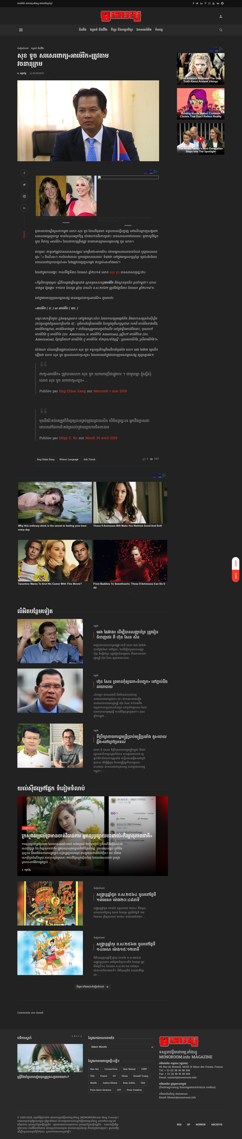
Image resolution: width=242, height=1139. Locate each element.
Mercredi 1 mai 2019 (110, 391)
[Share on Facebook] (24, 173)
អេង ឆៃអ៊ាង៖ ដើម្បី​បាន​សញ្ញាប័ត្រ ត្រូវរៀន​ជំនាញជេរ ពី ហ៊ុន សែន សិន (127, 635)
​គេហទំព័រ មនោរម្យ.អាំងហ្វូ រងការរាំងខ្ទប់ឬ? (35, 3)
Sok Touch (89, 459)
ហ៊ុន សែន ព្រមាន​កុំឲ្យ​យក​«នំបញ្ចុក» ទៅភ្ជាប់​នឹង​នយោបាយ (132, 685)
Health (93, 1083)
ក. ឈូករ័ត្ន (21, 73)
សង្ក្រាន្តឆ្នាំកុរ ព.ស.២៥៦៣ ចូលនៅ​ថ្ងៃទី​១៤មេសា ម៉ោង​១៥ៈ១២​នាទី (126, 947)
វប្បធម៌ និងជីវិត (98, 30)
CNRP (144, 1069)
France (103, 1076)
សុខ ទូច (115, 272)
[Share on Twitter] (24, 185)
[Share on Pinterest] (24, 197)
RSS (179, 1125)
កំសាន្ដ (159, 30)
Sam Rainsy (129, 1069)
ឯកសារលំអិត (144, 30)
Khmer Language (69, 459)
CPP (119, 1090)
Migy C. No (68, 438)
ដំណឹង (82, 30)
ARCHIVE (216, 1125)
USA (92, 1076)
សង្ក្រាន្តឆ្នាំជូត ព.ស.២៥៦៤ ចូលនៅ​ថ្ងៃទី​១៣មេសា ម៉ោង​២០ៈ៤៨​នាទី (126, 897)
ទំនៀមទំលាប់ (23, 48)
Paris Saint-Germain (100, 1090)
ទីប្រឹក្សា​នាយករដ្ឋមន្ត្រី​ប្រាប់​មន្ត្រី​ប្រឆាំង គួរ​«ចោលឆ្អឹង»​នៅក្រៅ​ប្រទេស (132, 740)
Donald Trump (140, 1076)
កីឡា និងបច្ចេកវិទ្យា (122, 30)
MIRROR (201, 1125)
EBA (143, 1083)
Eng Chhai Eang (72, 391)
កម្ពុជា (96, 626)
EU (114, 1076)
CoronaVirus (111, 1069)
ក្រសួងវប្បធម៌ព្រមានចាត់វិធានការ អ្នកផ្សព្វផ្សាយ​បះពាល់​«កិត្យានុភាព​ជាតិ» (87, 836)
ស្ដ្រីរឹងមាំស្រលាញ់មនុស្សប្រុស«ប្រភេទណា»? (43, 1077)
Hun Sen (94, 1069)
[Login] (220, 16)
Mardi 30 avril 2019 (101, 438)
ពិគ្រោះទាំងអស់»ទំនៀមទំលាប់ (90, 987)
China (125, 1076)
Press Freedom (134, 1090)
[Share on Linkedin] (24, 208)
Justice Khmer (110, 1083)
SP (188, 1125)
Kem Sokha (129, 1083)
